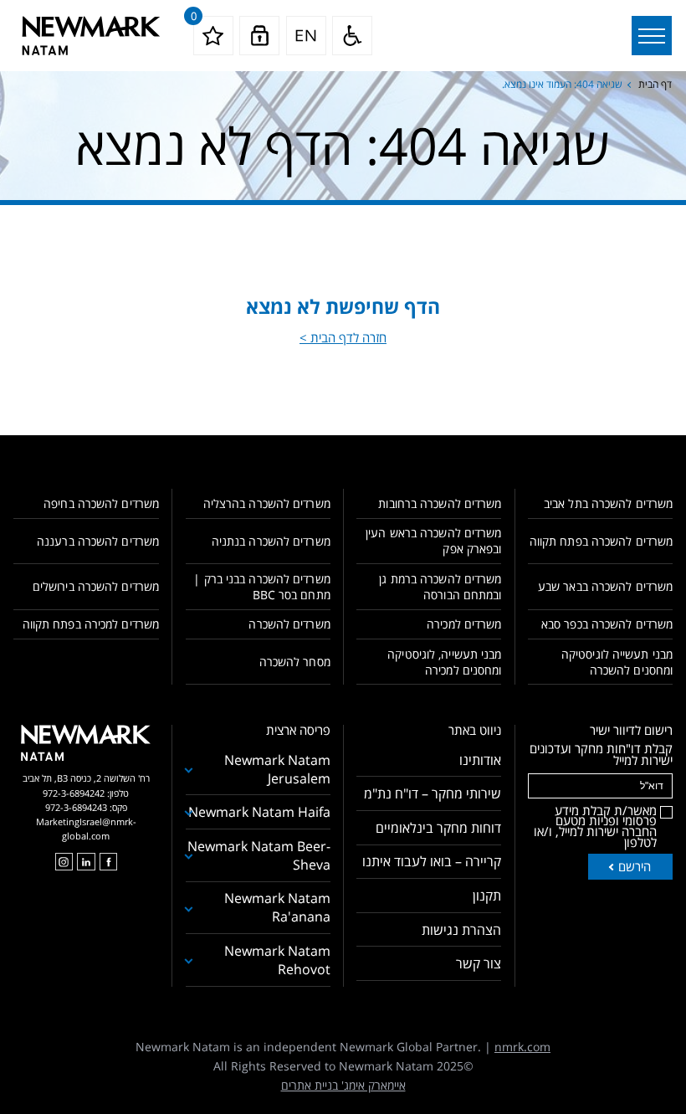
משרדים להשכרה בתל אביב (608, 503)
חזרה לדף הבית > (343, 337)
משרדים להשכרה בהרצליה (266, 503)
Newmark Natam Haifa (259, 812)
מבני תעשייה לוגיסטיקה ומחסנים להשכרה (617, 662)
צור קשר (478, 963)
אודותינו (480, 760)
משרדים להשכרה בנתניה (271, 541)
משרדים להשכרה (289, 624)
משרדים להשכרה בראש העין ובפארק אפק (433, 541)
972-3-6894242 (74, 793)
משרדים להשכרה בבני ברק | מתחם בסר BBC (261, 587)
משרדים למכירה (464, 624)
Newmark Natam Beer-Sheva (258, 855)
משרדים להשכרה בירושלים (96, 586)
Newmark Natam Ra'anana (277, 907)
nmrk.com (522, 1047)
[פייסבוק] (109, 862)
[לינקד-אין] (86, 862)
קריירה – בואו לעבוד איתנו (431, 861)
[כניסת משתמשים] (259, 36)
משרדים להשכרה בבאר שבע (605, 586)
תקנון (487, 895)
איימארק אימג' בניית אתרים (343, 1085)
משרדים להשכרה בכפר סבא (607, 624)
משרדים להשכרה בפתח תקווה (601, 541)
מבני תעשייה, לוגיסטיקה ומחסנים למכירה (444, 662)
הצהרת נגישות (461, 930)
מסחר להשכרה (294, 662)
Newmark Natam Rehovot (277, 960)
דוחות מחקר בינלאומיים (438, 828)
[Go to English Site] (306, 36)
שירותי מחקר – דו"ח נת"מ (432, 793)
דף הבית (655, 84)
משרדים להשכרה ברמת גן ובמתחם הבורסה (440, 587)
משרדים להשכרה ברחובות (439, 503)
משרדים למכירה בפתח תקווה (91, 624)
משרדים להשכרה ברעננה (98, 541)
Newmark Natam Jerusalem (277, 769)
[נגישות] (352, 36)
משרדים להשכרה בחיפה (101, 503)
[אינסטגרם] (64, 862)
